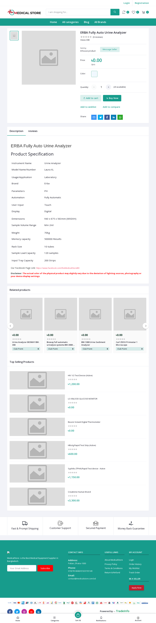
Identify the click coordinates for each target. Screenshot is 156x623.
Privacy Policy (111, 564)
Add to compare (111, 106)
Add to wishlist (88, 106)
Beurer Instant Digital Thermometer (84, 422)
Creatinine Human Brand (79, 492)
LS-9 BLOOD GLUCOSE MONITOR (82, 399)
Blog (86, 22)
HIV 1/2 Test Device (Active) (80, 375)
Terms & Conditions (114, 568)
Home (53, 22)
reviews (32, 131)
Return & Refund (112, 572)
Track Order (134, 572)
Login (127, 2)
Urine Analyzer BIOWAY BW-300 (25, 343)
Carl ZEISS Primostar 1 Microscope (126, 343)
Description (16, 131)
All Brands (100, 22)
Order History (135, 564)
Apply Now (136, 587)
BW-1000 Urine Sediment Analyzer (93, 343)
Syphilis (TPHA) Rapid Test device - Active (86, 468)
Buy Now (113, 98)
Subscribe (45, 568)
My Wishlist (134, 568)
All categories (70, 22)
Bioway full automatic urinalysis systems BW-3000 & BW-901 (61, 343)
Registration (142, 2)
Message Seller (110, 49)
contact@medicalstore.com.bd (82, 578)
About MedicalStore (114, 559)
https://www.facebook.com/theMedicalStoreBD (58, 268)
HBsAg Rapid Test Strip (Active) (82, 445)
